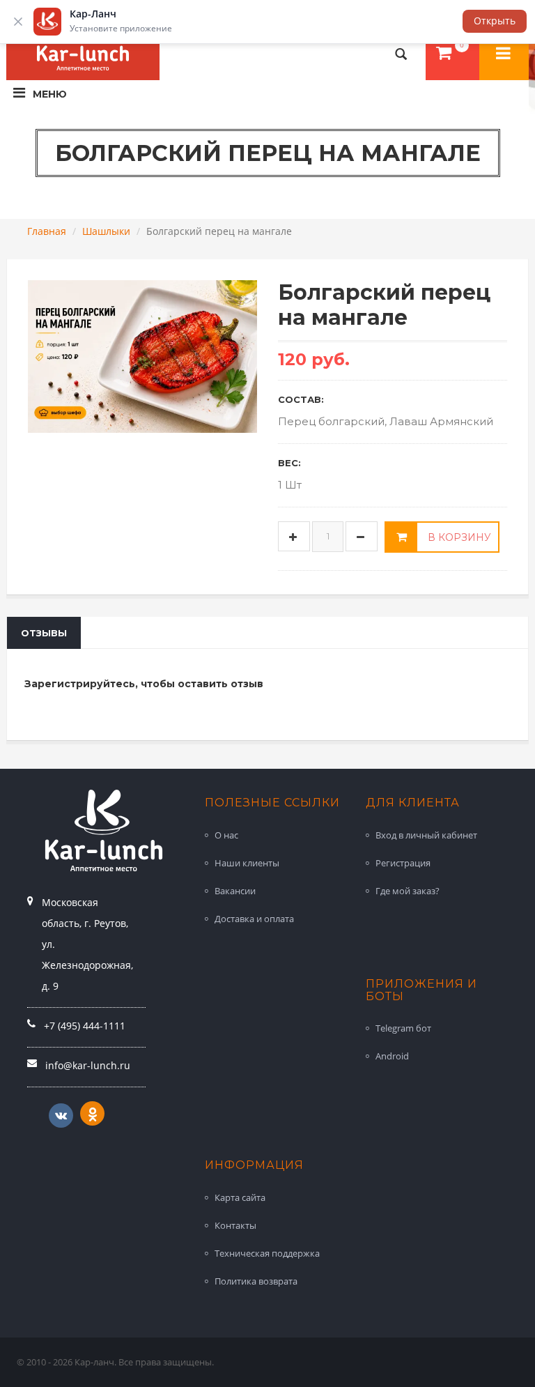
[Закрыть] (18, 21)
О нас (226, 835)
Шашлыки (106, 231)
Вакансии (235, 890)
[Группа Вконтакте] (61, 1115)
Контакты (235, 1225)
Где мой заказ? (407, 890)
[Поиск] (401, 54)
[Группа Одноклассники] (92, 1113)
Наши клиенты (247, 863)
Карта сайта (240, 1197)
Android (392, 1056)
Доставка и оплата (254, 918)
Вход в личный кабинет (426, 835)
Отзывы (44, 632)
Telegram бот (403, 1028)
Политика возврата (256, 1281)
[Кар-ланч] (504, 54)
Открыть (494, 20)
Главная (46, 231)
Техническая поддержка (267, 1253)
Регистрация (403, 863)
